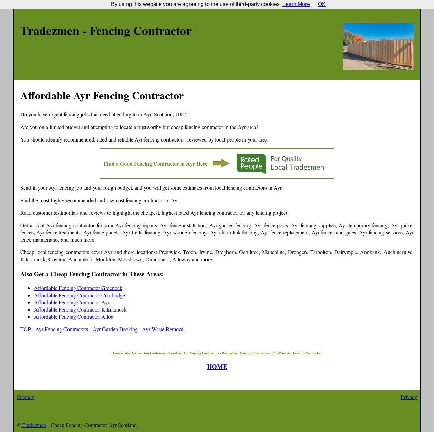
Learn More (296, 4)
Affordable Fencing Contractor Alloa (73, 316)
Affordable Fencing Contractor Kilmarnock (80, 309)
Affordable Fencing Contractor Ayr (72, 302)
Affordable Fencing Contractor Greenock (78, 288)
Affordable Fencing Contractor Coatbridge (79, 295)
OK (322, 4)
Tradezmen (33, 424)
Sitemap (25, 396)
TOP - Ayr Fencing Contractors (54, 329)
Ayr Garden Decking (115, 329)
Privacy (409, 396)
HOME (217, 366)
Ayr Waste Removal (163, 329)
